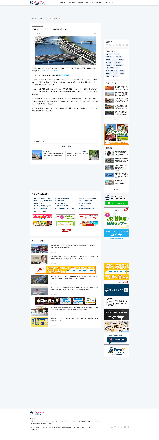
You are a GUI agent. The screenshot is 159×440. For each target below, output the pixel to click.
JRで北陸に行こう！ (61, 200)
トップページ (33, 18)
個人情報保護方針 (66, 427)
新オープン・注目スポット (112, 76)
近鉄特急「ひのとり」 (39, 203)
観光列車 (109, 54)
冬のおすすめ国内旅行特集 (40, 208)
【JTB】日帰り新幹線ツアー (86, 200)
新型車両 (109, 65)
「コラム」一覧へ (65, 146)
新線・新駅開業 (110, 67)
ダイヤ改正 (109, 62)
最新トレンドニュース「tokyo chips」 (40, 421)
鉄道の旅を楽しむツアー (62, 203)
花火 (118, 67)
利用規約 (51, 427)
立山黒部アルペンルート (85, 206)
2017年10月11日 (64, 75)
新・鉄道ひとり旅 (118, 65)
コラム (87, 2)
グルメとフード (109, 2)
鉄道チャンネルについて (35, 427)
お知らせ (45, 427)
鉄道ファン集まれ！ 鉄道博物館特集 (43, 200)
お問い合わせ (77, 427)
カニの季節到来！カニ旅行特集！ (64, 198)
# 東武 (37, 141)
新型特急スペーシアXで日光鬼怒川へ (88, 198)
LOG (41, 26)
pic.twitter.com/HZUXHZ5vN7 (49, 71)
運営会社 (58, 427)
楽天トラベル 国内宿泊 (62, 206)
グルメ (116, 73)
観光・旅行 (118, 56)
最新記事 (62, 2)
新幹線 (108, 59)
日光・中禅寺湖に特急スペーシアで (42, 198)
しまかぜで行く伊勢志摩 (40, 211)
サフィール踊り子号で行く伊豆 (86, 208)
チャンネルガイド (97, 2)
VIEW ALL (116, 119)
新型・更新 (117, 62)
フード (115, 59)
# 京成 (42, 141)
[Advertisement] (79, 11)
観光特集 (80, 2)
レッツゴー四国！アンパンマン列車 (65, 208)
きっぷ (122, 73)
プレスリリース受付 (86, 427)
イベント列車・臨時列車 (112, 70)
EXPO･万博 (117, 54)
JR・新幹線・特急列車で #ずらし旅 (42, 206)
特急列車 (122, 59)
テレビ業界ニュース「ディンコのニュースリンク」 (63, 421)
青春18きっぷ (110, 56)
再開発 (122, 70)
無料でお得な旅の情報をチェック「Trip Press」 (90, 421)
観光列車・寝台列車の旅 (85, 203)
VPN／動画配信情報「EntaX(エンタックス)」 (41, 423)
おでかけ (109, 73)
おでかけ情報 (72, 2)
